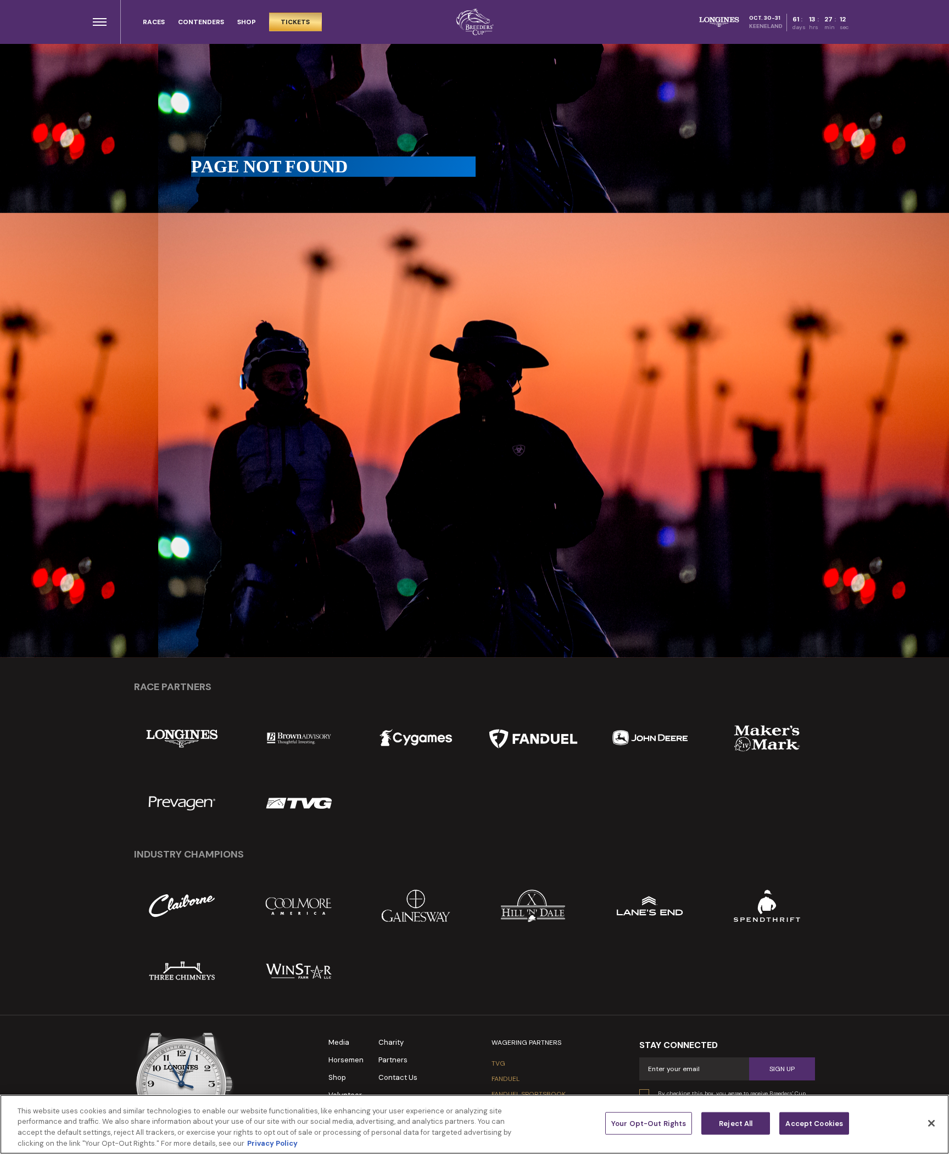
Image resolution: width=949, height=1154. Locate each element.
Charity (391, 1042)
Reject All (735, 1123)
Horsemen (346, 1060)
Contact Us (397, 1077)
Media (338, 1042)
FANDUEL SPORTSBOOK (529, 1094)
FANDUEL (506, 1078)
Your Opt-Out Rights (648, 1123)
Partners (392, 1060)
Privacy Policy (272, 1142)
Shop (337, 1077)
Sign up (782, 1069)
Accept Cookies (814, 1123)
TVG (498, 1063)
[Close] (931, 1123)
